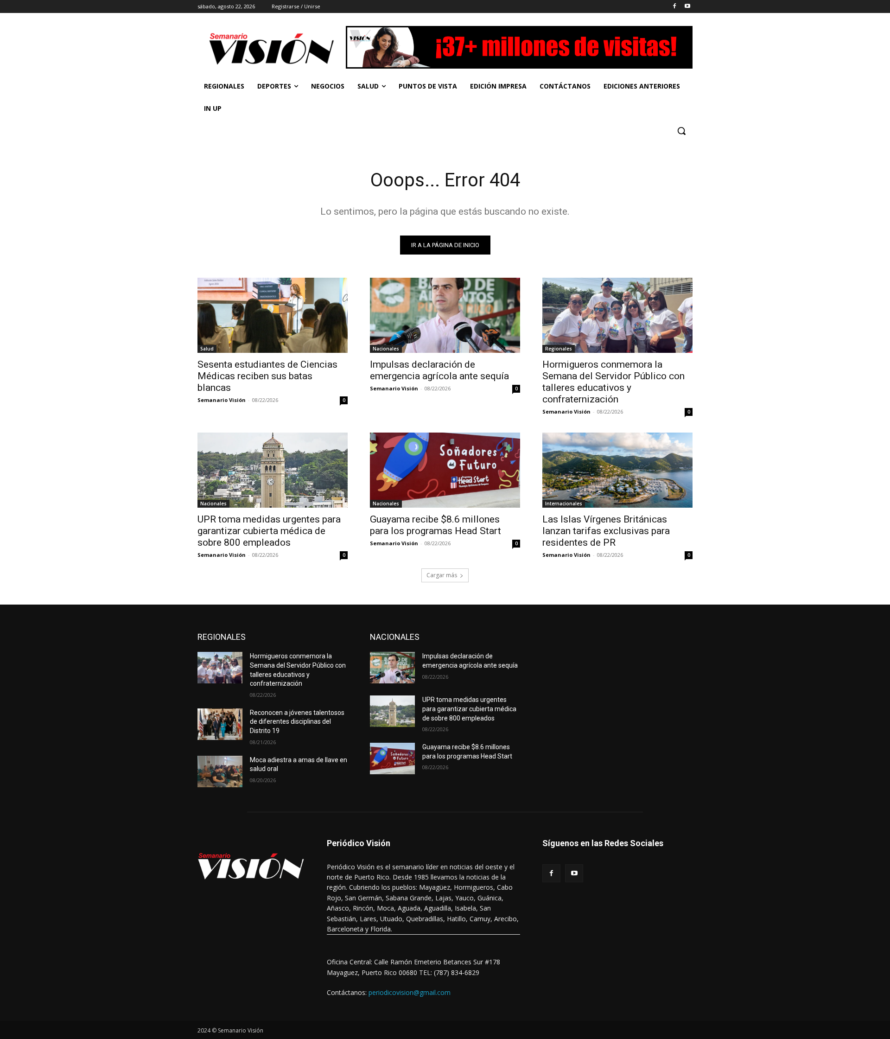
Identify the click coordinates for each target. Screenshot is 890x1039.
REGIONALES (221, 637)
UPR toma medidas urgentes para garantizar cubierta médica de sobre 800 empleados (269, 531)
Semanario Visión (221, 399)
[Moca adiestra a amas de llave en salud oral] (219, 771)
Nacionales (386, 348)
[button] (681, 131)
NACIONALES (395, 637)
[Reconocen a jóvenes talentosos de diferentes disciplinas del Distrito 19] (219, 724)
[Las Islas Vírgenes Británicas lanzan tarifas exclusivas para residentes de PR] (617, 470)
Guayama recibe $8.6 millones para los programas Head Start (435, 525)
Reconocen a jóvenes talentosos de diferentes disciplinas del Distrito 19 (297, 721)
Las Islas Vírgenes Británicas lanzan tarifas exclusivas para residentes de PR (606, 531)
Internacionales (563, 503)
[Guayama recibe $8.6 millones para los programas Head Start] (445, 470)
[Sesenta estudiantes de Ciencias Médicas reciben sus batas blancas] (272, 315)
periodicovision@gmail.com (410, 992)
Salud (207, 348)
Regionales (558, 348)
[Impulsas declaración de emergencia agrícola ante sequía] (445, 315)
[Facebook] (674, 6)
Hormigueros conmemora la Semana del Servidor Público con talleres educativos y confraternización (613, 382)
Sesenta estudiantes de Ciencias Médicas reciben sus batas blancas (267, 376)
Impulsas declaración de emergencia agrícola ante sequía (439, 370)
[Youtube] (687, 6)
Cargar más (441, 575)
